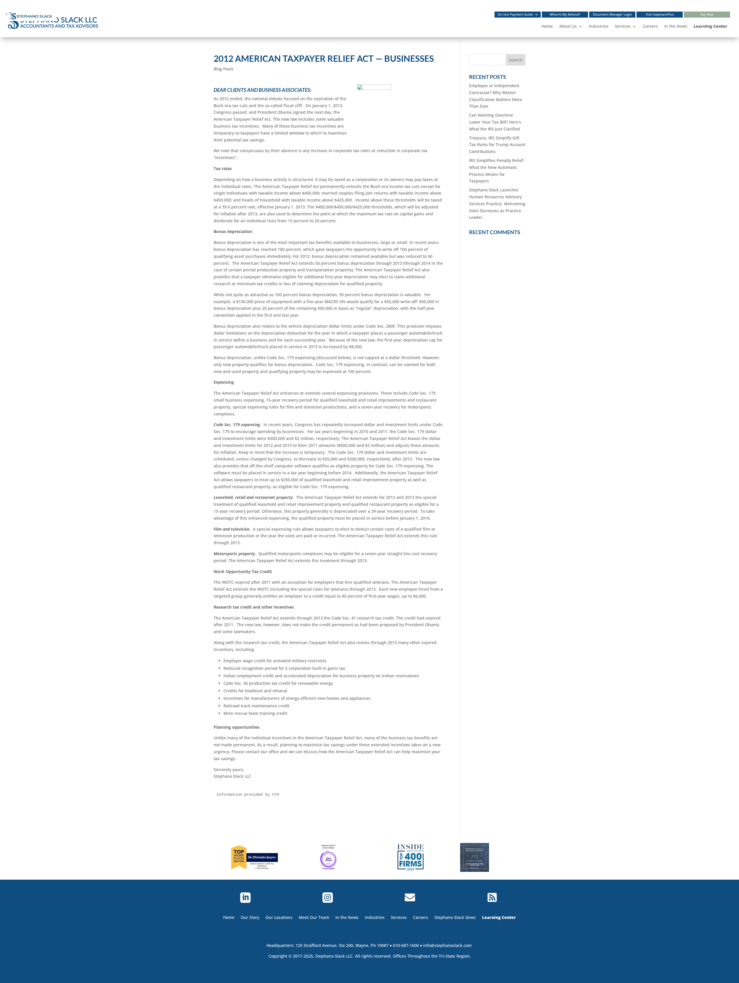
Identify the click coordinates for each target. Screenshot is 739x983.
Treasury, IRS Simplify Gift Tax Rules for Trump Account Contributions (497, 144)
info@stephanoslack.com (447, 945)
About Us (568, 26)
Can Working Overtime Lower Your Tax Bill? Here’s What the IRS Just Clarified (495, 122)
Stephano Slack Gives (455, 917)
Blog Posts (224, 69)
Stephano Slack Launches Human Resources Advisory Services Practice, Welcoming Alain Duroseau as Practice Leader (497, 203)
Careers (650, 26)
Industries (599, 26)
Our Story (250, 917)
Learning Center (710, 26)
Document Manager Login (612, 15)
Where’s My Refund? (565, 15)
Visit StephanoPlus (660, 15)
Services (623, 26)
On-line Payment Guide (515, 15)
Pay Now (707, 15)
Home (547, 26)
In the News (675, 26)
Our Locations (279, 917)
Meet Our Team (314, 917)
